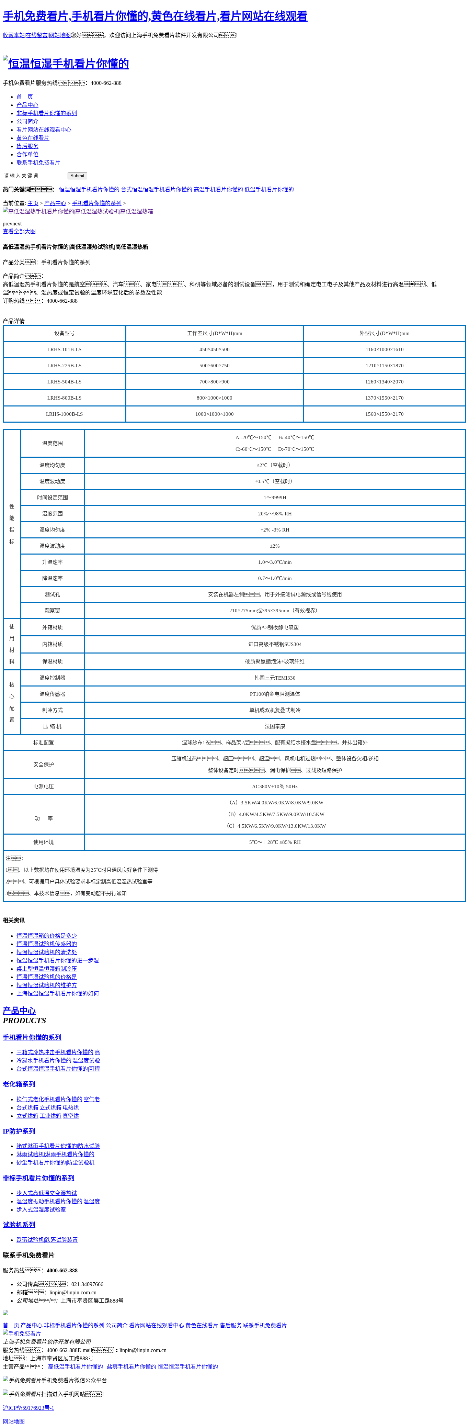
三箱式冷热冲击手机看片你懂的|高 (58, 1052)
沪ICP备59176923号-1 (28, 1408)
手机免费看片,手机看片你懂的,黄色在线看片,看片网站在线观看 (155, 16)
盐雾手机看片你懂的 (131, 1367)
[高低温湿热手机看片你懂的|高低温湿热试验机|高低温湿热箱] (78, 211)
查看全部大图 (19, 231)
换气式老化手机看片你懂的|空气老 (58, 1099)
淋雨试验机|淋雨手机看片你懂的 (55, 1154)
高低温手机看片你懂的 (75, 1367)
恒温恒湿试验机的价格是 (46, 977)
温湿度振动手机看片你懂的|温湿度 (58, 1201)
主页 (32, 203)
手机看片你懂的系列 (97, 203)
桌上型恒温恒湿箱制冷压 (46, 969)
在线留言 (37, 35)
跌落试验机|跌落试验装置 (47, 1240)
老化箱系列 (19, 1084)
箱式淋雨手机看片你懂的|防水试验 (58, 1146)
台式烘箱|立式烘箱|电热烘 (47, 1108)
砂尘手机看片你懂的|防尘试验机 (55, 1162)
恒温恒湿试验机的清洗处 (46, 952)
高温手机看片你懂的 (218, 189)
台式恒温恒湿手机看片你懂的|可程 (58, 1069)
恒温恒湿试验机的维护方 (46, 985)
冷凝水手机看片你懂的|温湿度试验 (58, 1060)
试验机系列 (19, 1224)
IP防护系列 (19, 1131)
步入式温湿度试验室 (41, 1210)
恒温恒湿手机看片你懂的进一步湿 (57, 960)
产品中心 (55, 203)
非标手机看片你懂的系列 (39, 1178)
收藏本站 (14, 35)
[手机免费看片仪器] (22, 1334)
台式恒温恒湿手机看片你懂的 (156, 189)
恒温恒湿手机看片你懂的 (89, 189)
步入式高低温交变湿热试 (46, 1193)
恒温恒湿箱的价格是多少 (46, 936)
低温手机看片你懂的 (269, 189)
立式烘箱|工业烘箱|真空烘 (47, 1116)
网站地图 (60, 35)
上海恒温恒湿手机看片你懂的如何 (57, 993)
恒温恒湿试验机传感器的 (46, 944)
